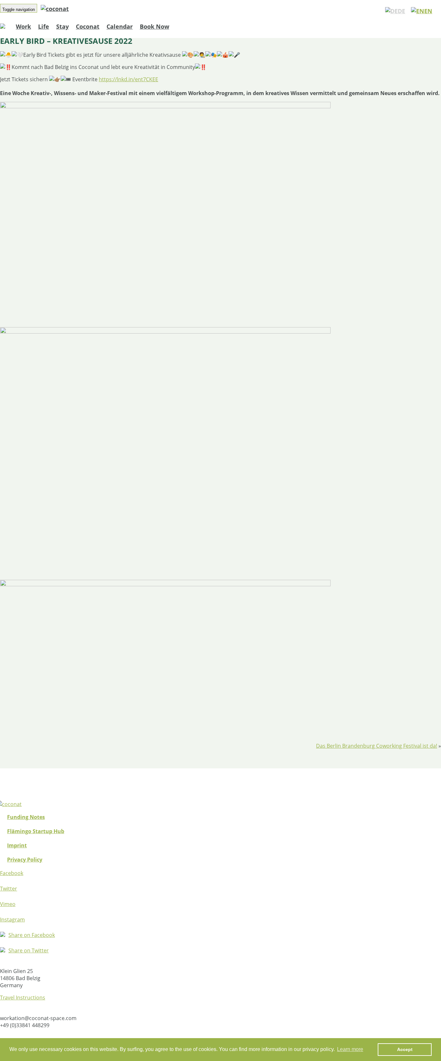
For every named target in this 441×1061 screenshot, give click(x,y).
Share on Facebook (31, 935)
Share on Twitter (28, 950)
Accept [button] (405, 1049)
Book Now (154, 26)
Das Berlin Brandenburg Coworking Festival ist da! (376, 745)
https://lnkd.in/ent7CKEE (128, 79)
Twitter (8, 888)
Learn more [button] (350, 1049)
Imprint (17, 845)
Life (43, 26)
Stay (62, 26)
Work (23, 26)
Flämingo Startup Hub (35, 831)
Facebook (11, 873)
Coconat (87, 26)
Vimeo (7, 904)
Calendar (120, 26)
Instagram (12, 919)
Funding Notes (26, 817)
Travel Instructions (22, 997)
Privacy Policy (24, 859)
